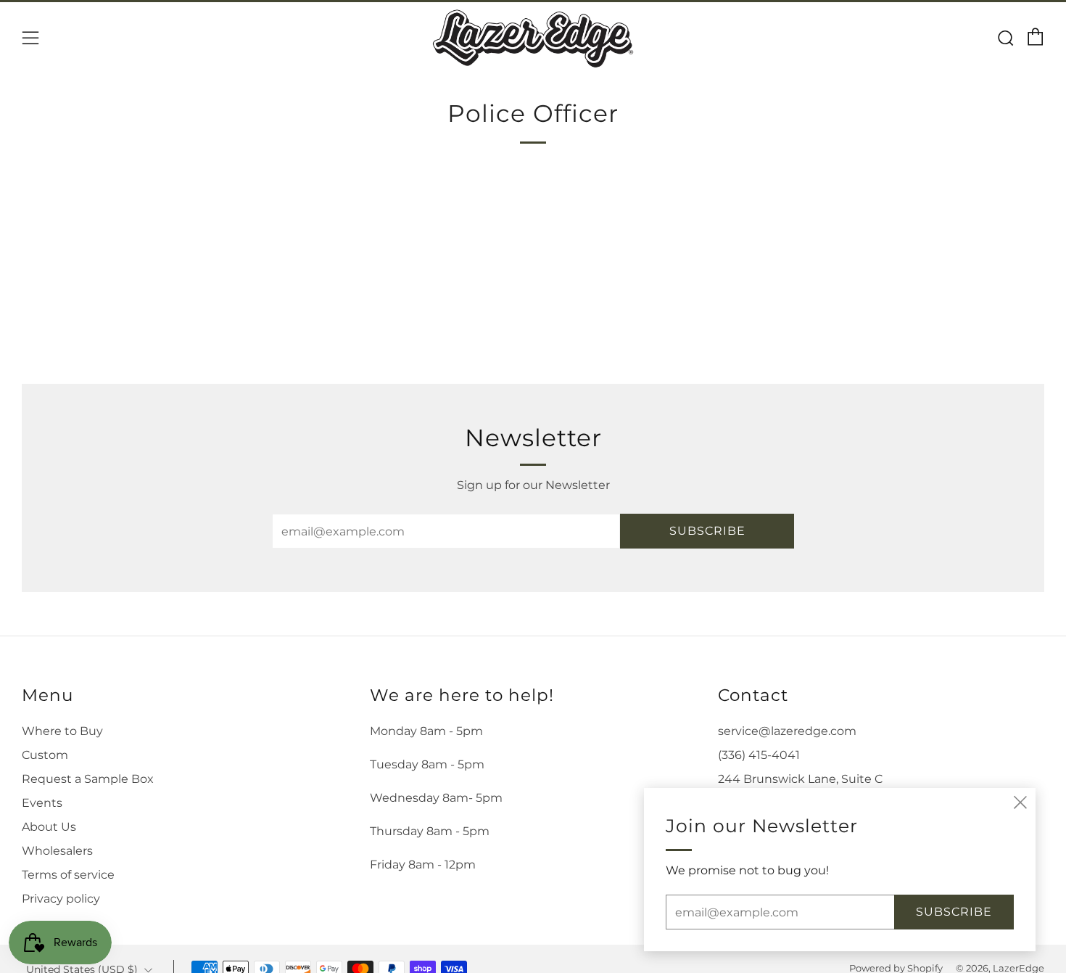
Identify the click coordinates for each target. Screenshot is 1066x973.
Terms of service (68, 875)
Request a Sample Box (88, 779)
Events (42, 803)
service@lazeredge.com (787, 731)
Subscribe (707, 531)
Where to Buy (62, 731)
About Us (49, 827)
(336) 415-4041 (759, 755)
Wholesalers (57, 851)
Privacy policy (61, 899)
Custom (45, 755)
